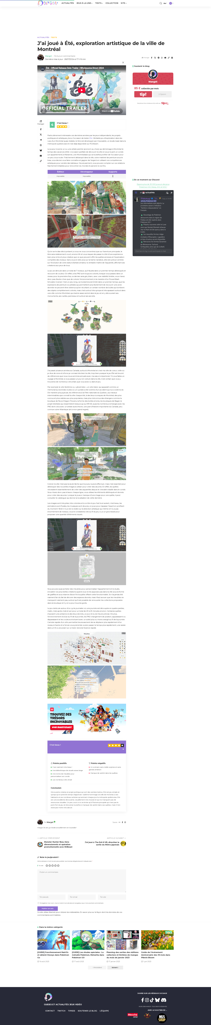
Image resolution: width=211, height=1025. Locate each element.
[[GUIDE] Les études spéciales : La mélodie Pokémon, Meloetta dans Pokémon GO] (88, 940)
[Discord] (163, 1000)
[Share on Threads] (40, 145)
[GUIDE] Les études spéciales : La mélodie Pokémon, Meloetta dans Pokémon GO (88, 955)
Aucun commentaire (65, 56)
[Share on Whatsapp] (161, 57)
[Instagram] (125, 822)
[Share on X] (155, 57)
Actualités (43, 37)
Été (90, 138)
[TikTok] (151, 1000)
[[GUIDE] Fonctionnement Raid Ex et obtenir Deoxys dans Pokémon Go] (53, 940)
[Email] (165, 57)
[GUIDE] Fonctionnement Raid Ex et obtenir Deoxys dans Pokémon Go (53, 955)
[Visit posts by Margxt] (40, 822)
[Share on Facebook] (151, 57)
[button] (161, 3)
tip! (143, 94)
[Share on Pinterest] (158, 57)
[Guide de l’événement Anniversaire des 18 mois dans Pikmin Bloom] (157, 940)
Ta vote (41, 865)
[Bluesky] (157, 1000)
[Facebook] (122, 822)
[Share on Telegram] (40, 139)
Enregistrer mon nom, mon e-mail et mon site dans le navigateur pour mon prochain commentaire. (72, 903)
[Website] (119, 822)
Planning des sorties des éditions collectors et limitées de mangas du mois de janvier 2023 (122, 955)
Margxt (48, 56)
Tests (54, 37)
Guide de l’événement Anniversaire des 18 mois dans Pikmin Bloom (155, 955)
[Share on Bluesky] (40, 150)
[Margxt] (47, 3)
